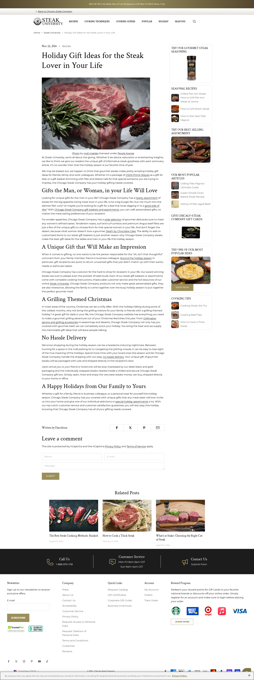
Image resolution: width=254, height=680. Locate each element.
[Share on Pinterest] (144, 427)
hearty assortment (147, 198)
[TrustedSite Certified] (16, 628)
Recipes (73, 21)
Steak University (59, 283)
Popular (147, 21)
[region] (127, 676)
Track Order (151, 600)
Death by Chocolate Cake (121, 231)
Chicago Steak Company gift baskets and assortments (87, 209)
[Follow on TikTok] (47, 661)
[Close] (249, 675)
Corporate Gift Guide (120, 600)
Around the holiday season (136, 258)
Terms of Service (136, 446)
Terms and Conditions (75, 640)
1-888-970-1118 (64, 564)
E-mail (11, 600)
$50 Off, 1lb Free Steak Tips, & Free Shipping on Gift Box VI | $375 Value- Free (127, 4)
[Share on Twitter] (130, 427)
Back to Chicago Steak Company (55, 11)
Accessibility (69, 605)
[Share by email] (157, 427)
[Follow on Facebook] (8, 661)
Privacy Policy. (179, 676)
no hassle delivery (113, 356)
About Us (67, 595)
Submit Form (199, 564)
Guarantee (68, 645)
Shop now (182, 287)
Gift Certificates (117, 595)
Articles (66, 46)
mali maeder (91, 153)
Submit (50, 476)
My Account (151, 589)
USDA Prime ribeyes (137, 175)
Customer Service (72, 611)
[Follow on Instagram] (24, 661)
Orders (148, 595)
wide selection (113, 219)
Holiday (163, 21)
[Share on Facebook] (117, 427)
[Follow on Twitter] (16, 661)
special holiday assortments (131, 401)
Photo (75, 153)
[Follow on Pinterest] (31, 661)
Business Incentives (120, 605)
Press (65, 589)
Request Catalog (118, 589)
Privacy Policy (113, 446)
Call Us (64, 559)
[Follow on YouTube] (39, 661)
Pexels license (126, 153)
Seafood (180, 21)
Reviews (67, 651)
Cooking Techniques (97, 21)
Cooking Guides (125, 21)
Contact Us (199, 559)
